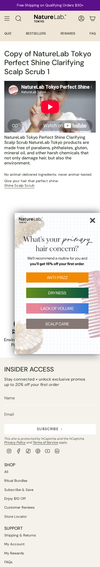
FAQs (8, 562)
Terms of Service (45, 442)
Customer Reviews (19, 507)
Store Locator (15, 516)
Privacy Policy (15, 442)
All (6, 472)
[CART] (92, 18)
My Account (14, 544)
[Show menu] (7, 18)
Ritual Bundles (15, 480)
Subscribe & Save (18, 489)
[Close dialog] (92, 220)
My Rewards (14, 553)
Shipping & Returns (20, 535)
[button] (57, 280)
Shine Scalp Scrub (19, 185)
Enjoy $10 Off (15, 498)
